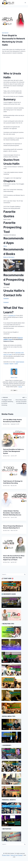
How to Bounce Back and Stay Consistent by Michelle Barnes (21, 400)
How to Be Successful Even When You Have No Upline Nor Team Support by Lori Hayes (13, 557)
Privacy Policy (6, 855)
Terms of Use (14, 855)
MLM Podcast (5, 32)
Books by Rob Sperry (8, 257)
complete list (11, 315)
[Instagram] (13, 390)
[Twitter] (16, 390)
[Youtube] (14, 390)
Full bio (20, 386)
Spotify (11, 363)
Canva (5, 246)
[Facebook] (11, 390)
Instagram (6, 302)
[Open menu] (25, 3)
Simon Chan (7, 424)
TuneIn (16, 363)
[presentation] (14, 438)
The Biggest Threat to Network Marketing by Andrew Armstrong (7, 401)
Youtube (6, 363)
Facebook (6, 298)
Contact (20, 855)
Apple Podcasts (20, 361)
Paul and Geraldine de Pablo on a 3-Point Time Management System (13, 451)
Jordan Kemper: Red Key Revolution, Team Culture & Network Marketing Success (12, 513)
